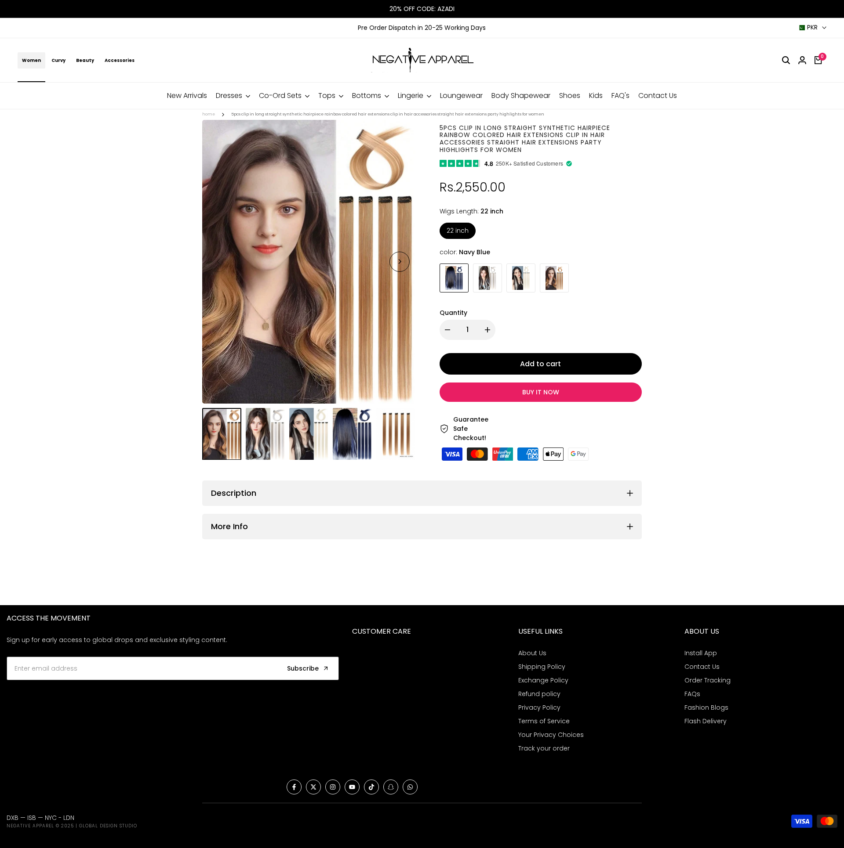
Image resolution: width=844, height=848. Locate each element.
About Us (532, 653)
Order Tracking (707, 680)
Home (208, 114)
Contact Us (702, 666)
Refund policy (539, 693)
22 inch (458, 230)
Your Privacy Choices (551, 734)
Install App (700, 653)
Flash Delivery (705, 721)
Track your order (544, 748)
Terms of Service (544, 721)
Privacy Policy (539, 707)
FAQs (692, 693)
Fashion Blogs (706, 707)
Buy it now (540, 392)
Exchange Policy (543, 680)
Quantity (453, 312)
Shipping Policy (541, 666)
